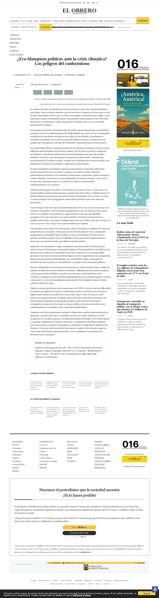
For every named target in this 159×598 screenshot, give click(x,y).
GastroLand (93, 21)
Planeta (62, 21)
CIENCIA (70, 445)
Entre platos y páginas (49, 461)
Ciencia (85, 21)
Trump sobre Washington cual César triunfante (84, 409)
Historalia (44, 454)
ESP (84, 3)
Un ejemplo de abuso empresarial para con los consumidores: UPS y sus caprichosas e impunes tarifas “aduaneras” (53, 412)
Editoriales (17, 454)
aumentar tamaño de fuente (24, 87)
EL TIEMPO (71, 461)
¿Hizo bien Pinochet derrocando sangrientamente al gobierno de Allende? (37, 410)
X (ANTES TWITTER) (102, 454)
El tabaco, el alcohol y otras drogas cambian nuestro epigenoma (86, 383)
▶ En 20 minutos (119, 21)
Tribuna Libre (18, 451)
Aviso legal (108, 580)
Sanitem (69, 21)
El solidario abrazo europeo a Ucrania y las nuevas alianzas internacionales (101, 410)
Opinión (23, 21)
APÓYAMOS (141, 563)
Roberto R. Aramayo (53, 74)
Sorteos (98, 584)
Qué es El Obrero (44, 580)
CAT (97, 3)
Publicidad (78, 580)
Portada (33, 580)
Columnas (17, 448)
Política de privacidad (121, 580)
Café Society (108, 21)
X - (75, 563)
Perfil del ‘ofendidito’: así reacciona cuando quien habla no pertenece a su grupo (69, 384)
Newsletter (98, 580)
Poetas (43, 451)
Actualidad (14, 21)
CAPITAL (15, 471)
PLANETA (43, 464)
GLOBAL (15, 467)
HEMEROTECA (100, 467)
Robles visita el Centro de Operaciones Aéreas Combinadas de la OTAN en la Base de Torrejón (132, 236)
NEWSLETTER (99, 451)
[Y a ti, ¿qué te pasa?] (133, 142)
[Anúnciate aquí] (133, 79)
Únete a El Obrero (66, 580)
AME (92, 3)
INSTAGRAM (99, 458)
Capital (36, 21)
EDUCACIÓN (72, 441)
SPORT (69, 458)
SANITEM (43, 467)
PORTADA (98, 441)
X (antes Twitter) (70, 584)
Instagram (82, 584)
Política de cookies (57, 584)
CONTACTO (99, 448)
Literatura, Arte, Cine (48, 448)
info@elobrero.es (85, 552)
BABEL (69, 451)
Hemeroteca (88, 580)
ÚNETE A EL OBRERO (102, 461)
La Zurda (106, 584)
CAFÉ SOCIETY (72, 454)
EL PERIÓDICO (56, 563)
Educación (77, 21)
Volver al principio (23, 564)
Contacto (55, 580)
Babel (101, 21)
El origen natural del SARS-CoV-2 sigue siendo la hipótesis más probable (52, 384)
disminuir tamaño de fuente (21, 87)
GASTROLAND (72, 448)
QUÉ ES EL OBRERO (101, 445)
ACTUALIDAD (17, 441)
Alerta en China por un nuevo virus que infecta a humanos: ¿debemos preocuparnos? (36, 385)
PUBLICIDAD (99, 464)
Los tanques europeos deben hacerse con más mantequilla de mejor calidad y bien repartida (69, 411)
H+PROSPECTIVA (46, 441)
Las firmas (17, 461)
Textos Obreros (46, 458)
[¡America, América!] (133, 112)
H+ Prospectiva (45, 21)
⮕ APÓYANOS (143, 21)
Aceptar (146, 593)
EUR (88, 3)
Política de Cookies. (82, 595)
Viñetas (16, 458)
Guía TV (90, 584)
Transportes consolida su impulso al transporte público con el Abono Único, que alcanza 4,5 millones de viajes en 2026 (132, 306)
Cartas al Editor (19, 464)
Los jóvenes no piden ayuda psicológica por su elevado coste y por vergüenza (102, 384)
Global (29, 21)
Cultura (55, 21)
